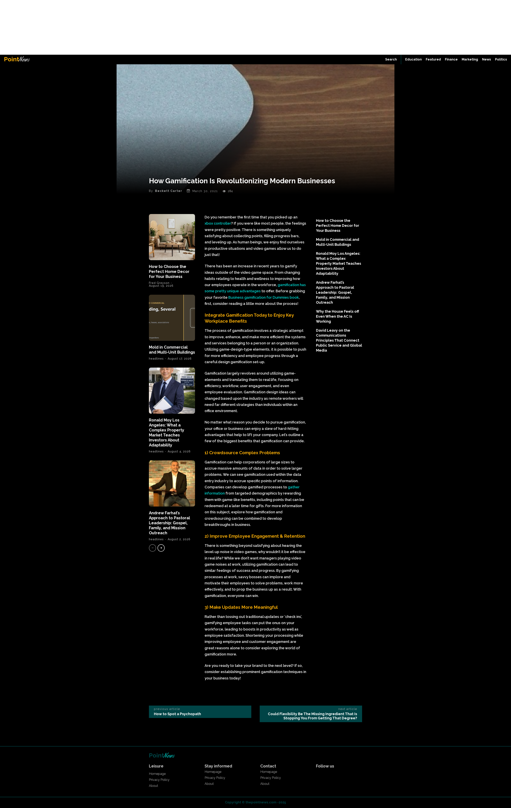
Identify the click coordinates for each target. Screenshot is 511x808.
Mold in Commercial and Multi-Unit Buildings (172, 350)
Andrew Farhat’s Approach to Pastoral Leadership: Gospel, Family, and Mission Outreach (169, 523)
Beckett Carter (168, 190)
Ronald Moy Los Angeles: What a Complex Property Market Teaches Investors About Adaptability (166, 432)
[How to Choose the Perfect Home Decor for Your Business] (172, 237)
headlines (156, 358)
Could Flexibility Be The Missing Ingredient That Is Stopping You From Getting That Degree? (312, 716)
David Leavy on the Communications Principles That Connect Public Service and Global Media (339, 340)
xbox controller (218, 223)
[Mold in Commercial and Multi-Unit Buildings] (172, 318)
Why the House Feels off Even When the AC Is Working (337, 316)
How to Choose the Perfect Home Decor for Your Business (169, 271)
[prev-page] (152, 548)
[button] (391, 59)
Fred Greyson (159, 283)
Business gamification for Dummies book (263, 297)
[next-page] (161, 548)
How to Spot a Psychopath (177, 714)
